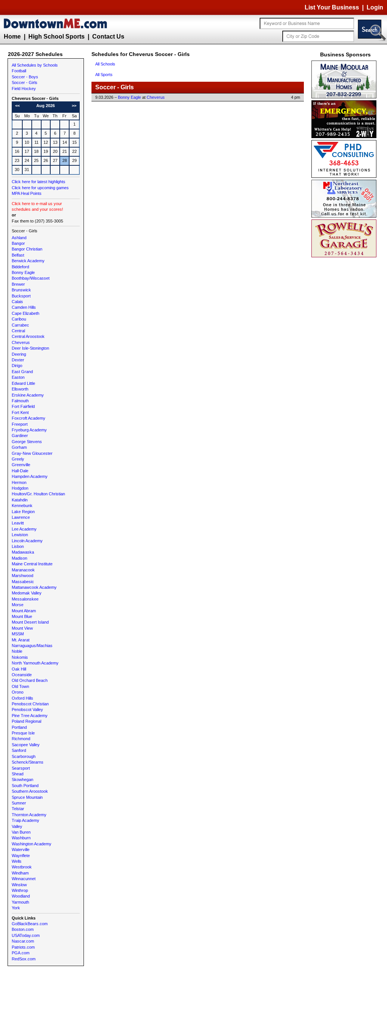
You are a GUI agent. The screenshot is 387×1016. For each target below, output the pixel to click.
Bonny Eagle (23, 272)
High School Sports (56, 36)
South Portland (25, 785)
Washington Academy (31, 844)
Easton (18, 377)
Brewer (18, 284)
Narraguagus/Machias (32, 645)
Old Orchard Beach (30, 680)
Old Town (20, 686)
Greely (18, 459)
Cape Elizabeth (25, 313)
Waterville (20, 849)
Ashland (19, 237)
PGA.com (20, 953)
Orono (17, 692)
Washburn (21, 838)
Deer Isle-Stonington (30, 348)
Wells (17, 861)
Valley (17, 826)
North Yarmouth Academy (35, 663)
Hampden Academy (30, 476)
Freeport (20, 424)
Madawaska (23, 552)
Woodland (21, 896)
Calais (17, 301)
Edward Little (23, 383)
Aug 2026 (45, 105)
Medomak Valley (27, 593)
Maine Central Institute (32, 564)
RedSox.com (24, 959)
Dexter (18, 360)
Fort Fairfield (23, 406)
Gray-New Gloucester (32, 453)
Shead (17, 774)
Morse (17, 604)
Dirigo (17, 365)
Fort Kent (20, 412)
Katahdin (20, 500)
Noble (17, 651)
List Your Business (332, 7)
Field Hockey (24, 88)
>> (74, 105)
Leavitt (18, 523)
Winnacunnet (24, 878)
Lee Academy (24, 529)
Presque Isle (23, 733)
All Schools (105, 64)
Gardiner (20, 435)
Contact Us (108, 36)
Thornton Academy (29, 814)
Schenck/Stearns (27, 762)
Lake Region (23, 511)
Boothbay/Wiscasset (31, 278)
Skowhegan (22, 779)
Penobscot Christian (30, 704)
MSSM (18, 634)
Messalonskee (25, 599)
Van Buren (21, 832)
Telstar (18, 808)
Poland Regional (26, 721)
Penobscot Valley (27, 709)
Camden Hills (24, 307)
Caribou (19, 319)
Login (375, 7)
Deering (19, 354)
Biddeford (20, 267)
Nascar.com (23, 941)
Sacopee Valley (26, 744)
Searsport (21, 768)
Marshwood (22, 575)
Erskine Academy (28, 395)
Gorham (19, 447)
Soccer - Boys (25, 77)
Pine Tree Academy (30, 715)
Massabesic (23, 581)
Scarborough (24, 756)
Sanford (19, 750)
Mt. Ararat (20, 640)
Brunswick (21, 290)
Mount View (22, 628)
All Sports (104, 74)
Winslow (19, 884)
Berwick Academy (28, 260)
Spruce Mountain (27, 797)
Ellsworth (20, 389)
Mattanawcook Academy (34, 587)
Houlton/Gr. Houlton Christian (38, 494)
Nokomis (20, 657)
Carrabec (20, 325)
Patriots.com (23, 947)
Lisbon (18, 546)
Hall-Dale (20, 470)
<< (17, 105)
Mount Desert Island (30, 622)
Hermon (19, 482)
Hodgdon (20, 488)
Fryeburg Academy (29, 430)
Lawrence (21, 517)
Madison (19, 558)
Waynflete (21, 855)
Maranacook (23, 570)
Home (12, 36)
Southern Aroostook (30, 791)
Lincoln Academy (27, 540)
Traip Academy (25, 820)
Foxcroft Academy (28, 418)
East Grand (22, 371)
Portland (19, 727)
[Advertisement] (345, 372)
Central (18, 330)
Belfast (18, 255)
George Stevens (27, 441)
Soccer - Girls (24, 82)
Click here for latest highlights (38, 181)
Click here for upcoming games (40, 187)
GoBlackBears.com (30, 923)
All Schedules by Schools (35, 65)
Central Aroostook (28, 336)
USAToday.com (26, 935)
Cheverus (21, 342)
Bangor (18, 243)
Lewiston (20, 534)
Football (19, 70)
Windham (20, 873)
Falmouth (20, 400)
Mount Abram (24, 610)
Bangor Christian (27, 249)
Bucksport (21, 296)
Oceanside (22, 674)
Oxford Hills (22, 698)
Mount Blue (22, 616)
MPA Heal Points (27, 193)
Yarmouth (20, 902)
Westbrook (22, 867)
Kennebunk (22, 505)
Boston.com (23, 929)
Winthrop (20, 890)
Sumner (19, 803)
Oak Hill (19, 669)
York (16, 908)
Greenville (21, 464)
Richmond (21, 738)
